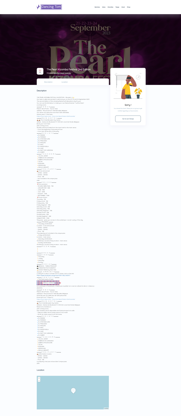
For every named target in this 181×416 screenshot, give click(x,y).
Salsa (103, 7)
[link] (53, 275)
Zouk (123, 7)
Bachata (97, 7)
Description (48, 82)
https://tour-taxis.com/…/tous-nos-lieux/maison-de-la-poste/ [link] (56, 116)
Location (65, 82)
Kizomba (110, 7)
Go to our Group (128, 119)
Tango (117, 7)
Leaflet (106, 408)
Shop (128, 7)
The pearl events (63, 73)
